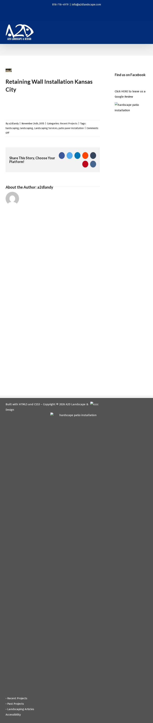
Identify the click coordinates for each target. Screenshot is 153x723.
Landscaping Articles (20, 709)
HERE (124, 91)
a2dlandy (14, 123)
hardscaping (12, 128)
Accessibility (13, 714)
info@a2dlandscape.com (86, 4)
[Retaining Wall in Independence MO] (17, 105)
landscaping (26, 128)
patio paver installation (71, 128)
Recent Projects (68, 123)
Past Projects (15, 703)
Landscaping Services (45, 128)
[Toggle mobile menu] (145, 30)
